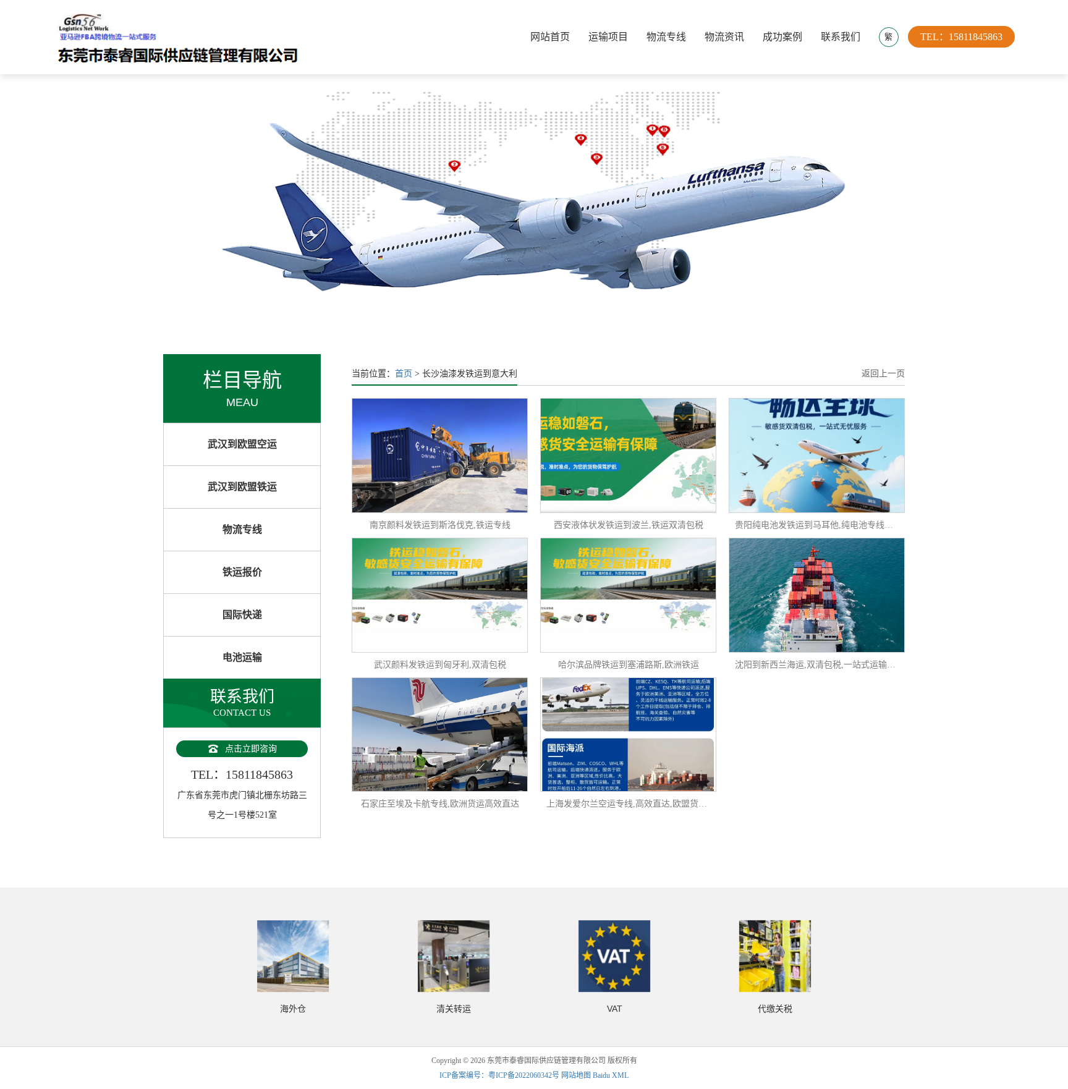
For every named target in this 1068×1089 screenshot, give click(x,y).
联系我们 (840, 37)
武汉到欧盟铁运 (242, 486)
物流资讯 (724, 37)
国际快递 (242, 614)
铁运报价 (242, 572)
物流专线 (666, 37)
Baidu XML (611, 1075)
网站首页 (550, 37)
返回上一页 (883, 373)
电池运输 (242, 657)
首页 (403, 373)
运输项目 (608, 37)
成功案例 (782, 37)
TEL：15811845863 (961, 37)
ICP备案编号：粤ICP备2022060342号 (500, 1075)
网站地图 (576, 1075)
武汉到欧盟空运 (242, 444)
